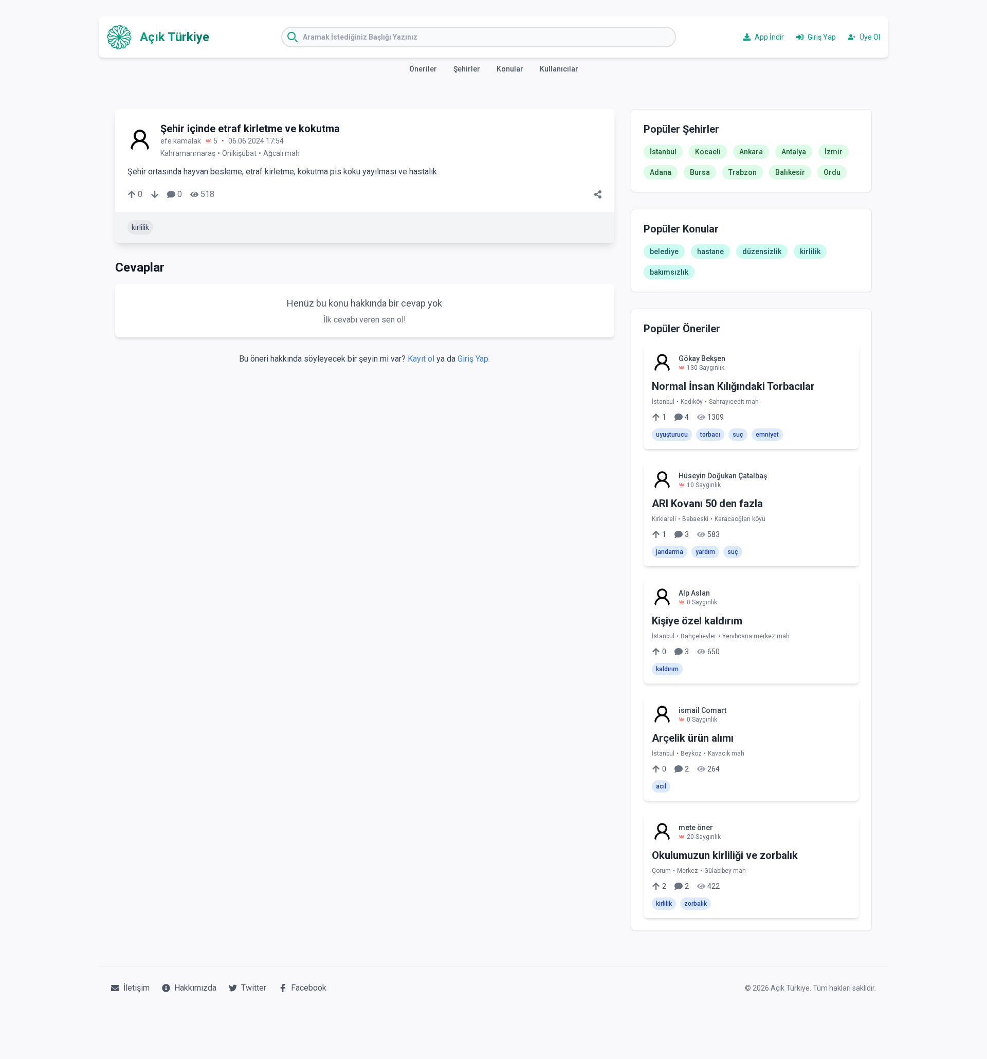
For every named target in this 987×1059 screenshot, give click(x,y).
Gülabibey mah (725, 870)
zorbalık (695, 903)
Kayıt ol (421, 359)
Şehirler (466, 69)
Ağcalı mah (281, 153)
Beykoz (691, 753)
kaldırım (667, 669)
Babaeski (695, 519)
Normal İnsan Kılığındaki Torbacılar (733, 386)
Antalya (793, 152)
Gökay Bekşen (702, 358)
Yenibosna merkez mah (756, 636)
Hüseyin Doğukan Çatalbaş (723, 476)
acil (661, 786)
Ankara (751, 152)
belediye (664, 251)
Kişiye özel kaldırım (697, 621)
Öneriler (423, 69)
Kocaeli (708, 152)
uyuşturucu (672, 434)
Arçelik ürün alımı (693, 738)
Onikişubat (239, 153)
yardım (705, 551)
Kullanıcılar (559, 69)
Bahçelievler (698, 636)
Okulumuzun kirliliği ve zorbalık (725, 855)
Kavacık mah (726, 753)
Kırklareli (664, 519)
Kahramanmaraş (187, 153)
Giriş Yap (473, 359)
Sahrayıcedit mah (734, 401)
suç (738, 434)
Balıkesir (790, 172)
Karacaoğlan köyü (740, 519)
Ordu (832, 172)
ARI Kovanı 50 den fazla (707, 503)
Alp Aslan (694, 593)
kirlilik (140, 227)
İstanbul (663, 152)
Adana (660, 172)
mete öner (696, 827)
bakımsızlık (669, 272)
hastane (710, 251)
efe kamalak (180, 141)
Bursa (700, 172)
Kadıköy (692, 401)
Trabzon (742, 172)
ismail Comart (702, 710)
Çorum (661, 870)
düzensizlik (761, 251)
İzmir (834, 152)
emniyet (767, 434)
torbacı (710, 434)
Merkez (687, 870)
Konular (510, 69)
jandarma (669, 551)
